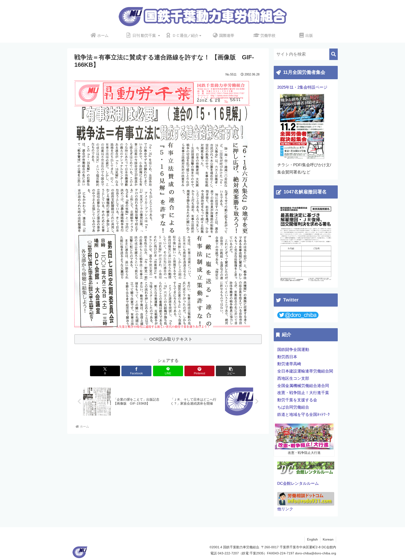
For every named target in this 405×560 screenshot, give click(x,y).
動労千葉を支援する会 (297, 400)
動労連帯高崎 (289, 364)
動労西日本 (287, 357)
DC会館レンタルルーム (298, 483)
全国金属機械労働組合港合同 (303, 385)
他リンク (285, 509)
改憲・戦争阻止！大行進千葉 (303, 393)
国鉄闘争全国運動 (293, 349)
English (312, 539)
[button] (231, 371)
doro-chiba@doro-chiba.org (315, 553)
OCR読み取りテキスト (170, 339)
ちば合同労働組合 (293, 407)
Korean (328, 539)
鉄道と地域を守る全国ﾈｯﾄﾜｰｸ (303, 414)
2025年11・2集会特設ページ (302, 87)
